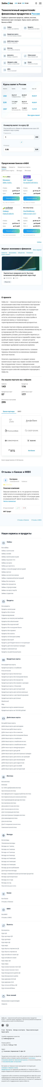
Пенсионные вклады (8, 843)
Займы (39, 242)
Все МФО (4, 914)
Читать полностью (9, 501)
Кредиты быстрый (8, 639)
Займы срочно (6, 572)
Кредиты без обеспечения (10, 621)
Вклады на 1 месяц (8, 846)
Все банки (31, 450)
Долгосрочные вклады (9, 870)
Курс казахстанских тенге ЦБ (11, 967)
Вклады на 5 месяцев (9, 858)
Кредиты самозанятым (9, 649)
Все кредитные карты (9, 664)
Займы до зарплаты (8, 566)
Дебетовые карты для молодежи (12, 726)
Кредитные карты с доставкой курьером (15, 695)
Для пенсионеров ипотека (10, 809)
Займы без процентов (9, 584)
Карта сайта (5, 1032)
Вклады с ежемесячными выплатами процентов (17, 873)
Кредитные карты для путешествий (13, 689)
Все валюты (5, 930)
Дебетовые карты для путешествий (13, 769)
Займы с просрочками (9, 587)
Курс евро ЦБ (6, 942)
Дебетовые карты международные (13, 747)
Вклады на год (6, 883)
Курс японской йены (8, 988)
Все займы (5, 547)
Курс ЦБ (34, 88)
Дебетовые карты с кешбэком (12, 738)
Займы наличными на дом (10, 557)
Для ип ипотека (7, 821)
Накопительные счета (9, 886)
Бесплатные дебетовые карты (11, 729)
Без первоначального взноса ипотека (14, 797)
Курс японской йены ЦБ (9, 985)
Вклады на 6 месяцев (9, 861)
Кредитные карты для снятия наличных (15, 692)
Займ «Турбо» (7, 182)
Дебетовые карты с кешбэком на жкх (14, 744)
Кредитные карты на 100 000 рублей (14, 710)
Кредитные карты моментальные (13, 707)
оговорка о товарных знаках (10, 1067)
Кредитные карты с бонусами (11, 686)
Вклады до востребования (10, 867)
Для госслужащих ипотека (10, 812)
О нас (3, 1030)
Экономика (12, 253)
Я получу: (6, 145)
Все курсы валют (34, 115)
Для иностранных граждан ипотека (13, 815)
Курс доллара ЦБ (7, 936)
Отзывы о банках (23, 520)
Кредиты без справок (9, 630)
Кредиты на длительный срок (11, 652)
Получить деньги (11, 198)
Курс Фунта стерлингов (9, 951)
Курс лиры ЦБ (6, 961)
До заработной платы (30, 182)
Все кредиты (6, 606)
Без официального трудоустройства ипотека (16, 794)
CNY (5, 109)
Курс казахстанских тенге (10, 970)
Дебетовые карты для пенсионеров (13, 759)
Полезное (29, 253)
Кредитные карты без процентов (12, 680)
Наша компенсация (32, 1030)
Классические (6, 671)
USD (16, 3)
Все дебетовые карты (9, 723)
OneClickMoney (28, 211)
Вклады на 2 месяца (8, 849)
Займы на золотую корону (10, 575)
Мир (3, 704)
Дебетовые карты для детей (11, 750)
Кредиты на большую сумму (11, 636)
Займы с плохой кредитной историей (14, 569)
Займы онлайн (6, 553)
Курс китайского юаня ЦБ (10, 954)
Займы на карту (7, 563)
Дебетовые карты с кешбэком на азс (14, 741)
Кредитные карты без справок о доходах (15, 683)
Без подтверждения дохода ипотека (13, 800)
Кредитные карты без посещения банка (15, 677)
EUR (23, 3)
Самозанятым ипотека (9, 827)
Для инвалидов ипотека (9, 818)
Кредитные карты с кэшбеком (11, 667)
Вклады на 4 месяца (8, 855)
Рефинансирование (8, 615)
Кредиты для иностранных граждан (13, 646)
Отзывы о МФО (36, 520)
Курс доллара (6, 939)
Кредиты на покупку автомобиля (12, 618)
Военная (4, 785)
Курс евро (5, 945)
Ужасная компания (11, 488)
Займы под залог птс (8, 560)
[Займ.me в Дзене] (3, 1025)
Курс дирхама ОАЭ (8, 982)
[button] (36, 3)
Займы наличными (8, 551)
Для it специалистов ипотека (11, 824)
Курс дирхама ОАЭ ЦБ (9, 979)
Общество (21, 253)
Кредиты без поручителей (10, 624)
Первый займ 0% (8, 213)
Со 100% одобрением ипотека (11, 787)
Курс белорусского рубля (10, 976)
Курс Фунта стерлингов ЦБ (10, 948)
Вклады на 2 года (7, 880)
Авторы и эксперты (19, 1030)
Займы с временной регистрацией (13, 578)
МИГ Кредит (28, 180)
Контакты (9, 1030)
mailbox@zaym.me (9, 1038)
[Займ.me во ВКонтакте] (7, 1025)
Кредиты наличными (8, 609)
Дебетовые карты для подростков (13, 763)
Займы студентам (7, 593)
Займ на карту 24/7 (29, 213)
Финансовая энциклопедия (11, 1001)
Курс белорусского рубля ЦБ (11, 973)
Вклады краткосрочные (9, 877)
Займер (6, 211)
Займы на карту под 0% (9, 590)
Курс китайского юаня (9, 957)
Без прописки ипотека (9, 803)
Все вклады (5, 840)
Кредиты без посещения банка (12, 627)
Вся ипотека (6, 781)
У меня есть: (7, 133)
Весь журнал (37, 250)
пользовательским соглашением (11, 1061)
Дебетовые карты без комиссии (12, 732)
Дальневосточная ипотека (10, 806)
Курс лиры (5, 964)
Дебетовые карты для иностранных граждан (16, 753)
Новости (4, 253)
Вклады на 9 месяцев (9, 864)
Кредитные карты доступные (11, 698)
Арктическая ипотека (9, 791)
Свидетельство (6, 1069)
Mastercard (5, 701)
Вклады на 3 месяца (8, 852)
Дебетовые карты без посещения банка (15, 735)
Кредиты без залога (8, 633)
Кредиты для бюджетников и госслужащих (16, 643)
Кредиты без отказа (8, 612)
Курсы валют (6, 254)
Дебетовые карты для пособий (12, 766)
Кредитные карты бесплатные (12, 674)
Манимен (6, 180)
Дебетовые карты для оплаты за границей (16, 757)
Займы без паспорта (8, 581)
